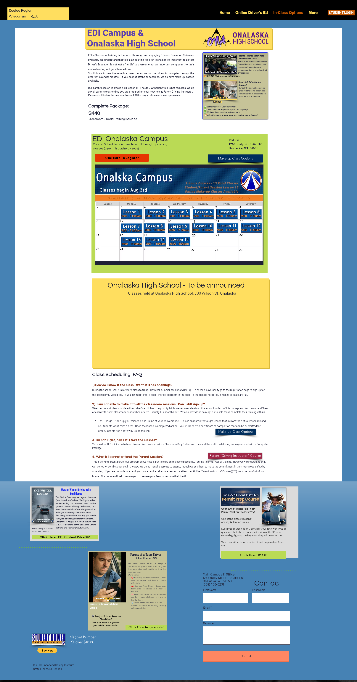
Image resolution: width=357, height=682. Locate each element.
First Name (209, 590)
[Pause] (93, 597)
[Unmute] (99, 597)
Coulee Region (20, 10)
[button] (179, 215)
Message (208, 623)
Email (206, 607)
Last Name (258, 590)
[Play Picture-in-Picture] (124, 597)
